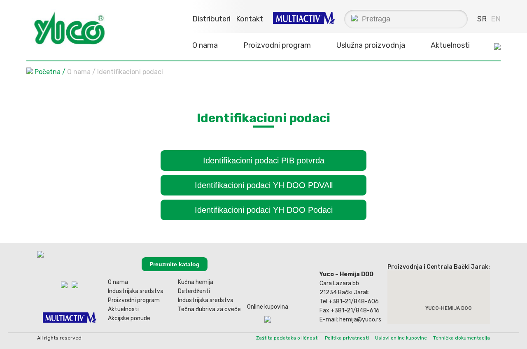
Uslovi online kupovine (401, 338)
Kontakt (249, 18)
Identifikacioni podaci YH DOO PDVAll (264, 185)
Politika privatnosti (347, 338)
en (496, 18)
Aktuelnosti (450, 45)
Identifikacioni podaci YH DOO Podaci (264, 209)
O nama (118, 282)
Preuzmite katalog (174, 264)
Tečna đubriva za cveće (209, 309)
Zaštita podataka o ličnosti (287, 338)
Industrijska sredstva (135, 291)
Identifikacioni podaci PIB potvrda (263, 160)
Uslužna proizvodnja (370, 45)
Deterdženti (194, 291)
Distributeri (211, 18)
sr (482, 18)
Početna (47, 72)
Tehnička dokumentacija (461, 338)
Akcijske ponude (129, 318)
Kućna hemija (195, 282)
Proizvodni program (134, 300)
